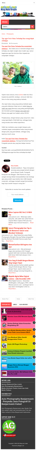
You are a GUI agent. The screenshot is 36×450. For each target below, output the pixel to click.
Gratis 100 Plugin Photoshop (17, 344)
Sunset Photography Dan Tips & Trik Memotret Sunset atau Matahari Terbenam (19, 230)
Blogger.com (21, 445)
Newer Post (5, 299)
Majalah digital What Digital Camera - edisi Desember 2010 (19, 277)
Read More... (10, 241)
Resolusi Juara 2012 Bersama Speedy (20, 316)
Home (18, 299)
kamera (21, 94)
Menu (5, 22)
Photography (14, 43)
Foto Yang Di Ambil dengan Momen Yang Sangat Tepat (21, 261)
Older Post (31, 299)
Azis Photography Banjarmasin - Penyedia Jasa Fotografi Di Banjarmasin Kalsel (18, 401)
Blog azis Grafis (24, 443)
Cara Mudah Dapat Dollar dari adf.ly (20, 358)
